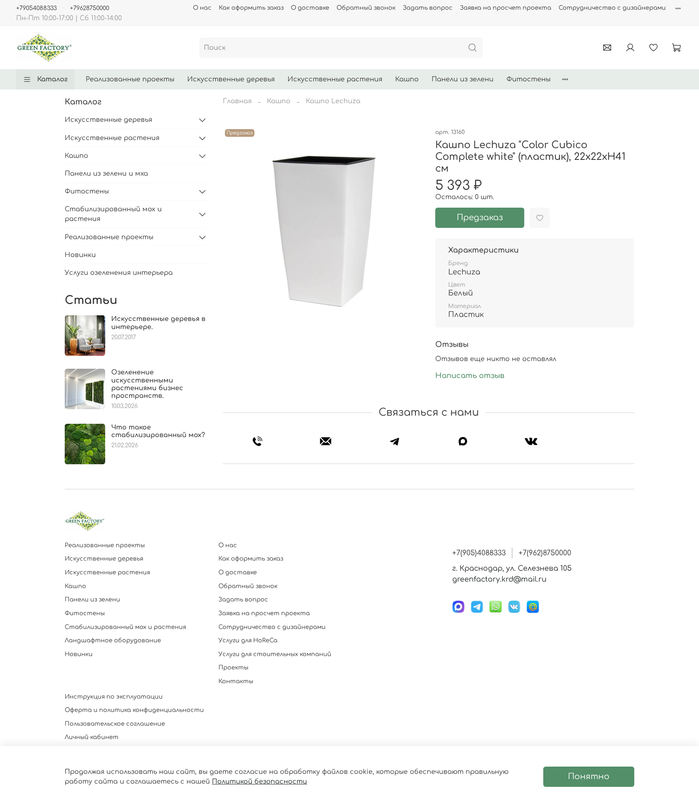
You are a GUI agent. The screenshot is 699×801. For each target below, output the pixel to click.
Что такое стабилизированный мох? (158, 431)
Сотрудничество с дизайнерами (612, 7)
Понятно (589, 776)
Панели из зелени (463, 79)
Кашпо (407, 79)
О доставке (310, 7)
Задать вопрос (428, 7)
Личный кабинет (92, 737)
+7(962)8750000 (545, 553)
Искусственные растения (335, 79)
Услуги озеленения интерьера (119, 272)
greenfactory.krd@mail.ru (499, 579)
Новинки (80, 255)
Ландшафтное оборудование (113, 640)
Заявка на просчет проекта (505, 7)
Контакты (235, 681)
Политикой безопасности (259, 781)
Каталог (52, 79)
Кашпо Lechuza (333, 101)
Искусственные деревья (231, 79)
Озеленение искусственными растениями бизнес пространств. (147, 384)
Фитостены (528, 79)
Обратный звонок (366, 7)
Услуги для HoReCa (247, 640)
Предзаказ (480, 217)
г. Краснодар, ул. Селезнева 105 (512, 568)
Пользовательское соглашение (115, 723)
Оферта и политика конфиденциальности (134, 710)
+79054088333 (36, 8)
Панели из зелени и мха (106, 173)
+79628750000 (89, 8)
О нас (202, 7)
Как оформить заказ (251, 7)
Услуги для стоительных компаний (274, 654)
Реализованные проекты (130, 79)
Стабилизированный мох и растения (113, 214)
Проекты (233, 667)
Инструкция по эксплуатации (114, 696)
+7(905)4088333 (479, 553)
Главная (237, 101)
